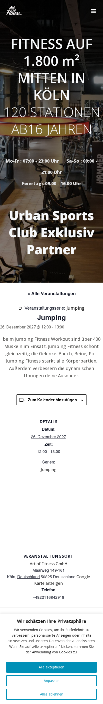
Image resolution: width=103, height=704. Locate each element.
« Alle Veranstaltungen (52, 293)
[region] (51, 659)
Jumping (48, 469)
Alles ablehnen (51, 694)
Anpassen (52, 680)
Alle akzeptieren (51, 667)
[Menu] (94, 11)
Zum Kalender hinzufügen (52, 400)
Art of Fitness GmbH (49, 563)
